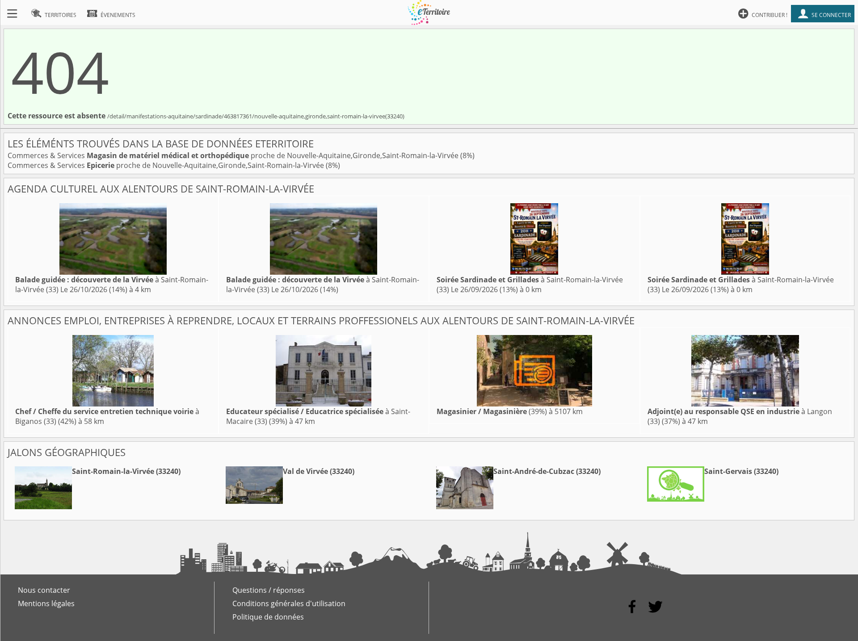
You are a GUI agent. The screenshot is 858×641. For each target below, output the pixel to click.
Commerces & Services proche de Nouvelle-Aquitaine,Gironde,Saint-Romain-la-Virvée (234, 155)
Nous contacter (44, 590)
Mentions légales (46, 603)
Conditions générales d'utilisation (288, 603)
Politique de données (268, 617)
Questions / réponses (268, 590)
